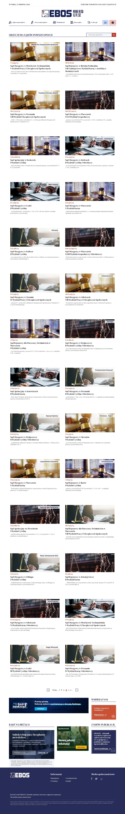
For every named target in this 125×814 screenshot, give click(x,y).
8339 (55, 690)
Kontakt (68, 781)
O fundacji (54, 781)
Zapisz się (41, 752)
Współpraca (55, 778)
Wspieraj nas (99, 715)
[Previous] (48, 690)
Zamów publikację (101, 749)
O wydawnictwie (71, 778)
